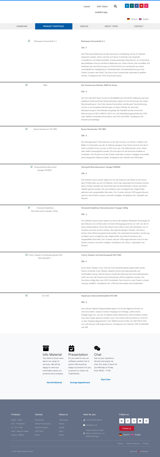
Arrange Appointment (80, 382)
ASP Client (101, 6)
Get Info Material (54, 382)
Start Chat (105, 379)
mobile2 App (100, 12)
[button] (115, 6)
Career (87, 6)
